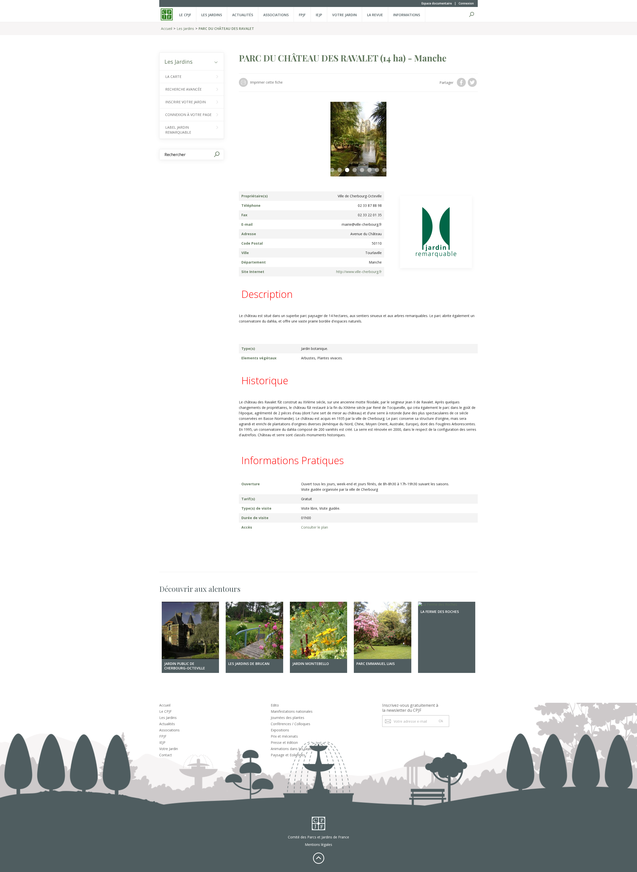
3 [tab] (347, 170)
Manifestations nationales (292, 711)
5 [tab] (362, 170)
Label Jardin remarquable (178, 130)
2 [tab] (339, 170)
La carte (173, 76)
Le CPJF (185, 14)
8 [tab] (384, 170)
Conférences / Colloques (290, 723)
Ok (441, 721)
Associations (276, 14)
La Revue (375, 14)
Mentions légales (318, 844)
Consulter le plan (314, 527)
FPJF (302, 14)
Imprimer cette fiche (266, 82)
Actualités (242, 14)
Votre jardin (344, 14)
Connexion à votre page (188, 114)
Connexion (466, 3)
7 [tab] (376, 170)
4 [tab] (354, 170)
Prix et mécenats (284, 736)
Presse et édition (284, 742)
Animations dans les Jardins (293, 748)
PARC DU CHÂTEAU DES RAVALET (226, 28)
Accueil (166, 28)
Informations (406, 14)
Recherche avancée (183, 89)
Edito (275, 705)
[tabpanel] (358, 139)
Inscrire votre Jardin (185, 102)
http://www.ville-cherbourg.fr (359, 271)
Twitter (473, 82)
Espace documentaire (437, 3)
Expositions (280, 730)
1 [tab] (332, 170)
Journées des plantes (287, 717)
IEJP (319, 14)
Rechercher (471, 14)
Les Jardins (211, 14)
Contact (165, 755)
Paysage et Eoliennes (288, 755)
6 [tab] (369, 170)
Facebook (462, 82)
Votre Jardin (168, 748)
